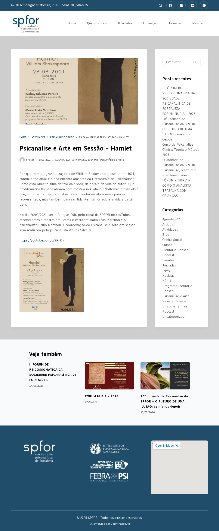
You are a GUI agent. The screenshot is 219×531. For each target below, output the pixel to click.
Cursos (167, 245)
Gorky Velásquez (120, 523)
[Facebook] (170, 5)
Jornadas (175, 23)
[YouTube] (193, 5)
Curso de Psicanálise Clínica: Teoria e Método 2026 (181, 149)
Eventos (93, 159)
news (166, 270)
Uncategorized (173, 316)
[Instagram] (182, 5)
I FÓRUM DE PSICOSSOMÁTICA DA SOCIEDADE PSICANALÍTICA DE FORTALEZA (178, 98)
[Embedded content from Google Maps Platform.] (179, 467)
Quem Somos (97, 23)
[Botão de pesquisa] (195, 62)
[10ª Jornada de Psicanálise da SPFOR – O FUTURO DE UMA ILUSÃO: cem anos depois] (165, 375)
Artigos (167, 224)
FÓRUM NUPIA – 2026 (178, 113)
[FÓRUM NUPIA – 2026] (109, 375)
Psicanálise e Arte (112, 159)
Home (72, 23)
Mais (195, 23)
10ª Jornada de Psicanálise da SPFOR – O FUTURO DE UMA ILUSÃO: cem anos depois (180, 129)
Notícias (168, 275)
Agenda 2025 (63, 159)
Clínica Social (172, 239)
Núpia (166, 280)
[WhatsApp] (204, 5)
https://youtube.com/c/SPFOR (42, 240)
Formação (150, 23)
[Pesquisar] (160, 5)
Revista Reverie (174, 301)
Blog (165, 234)
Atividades (124, 23)
